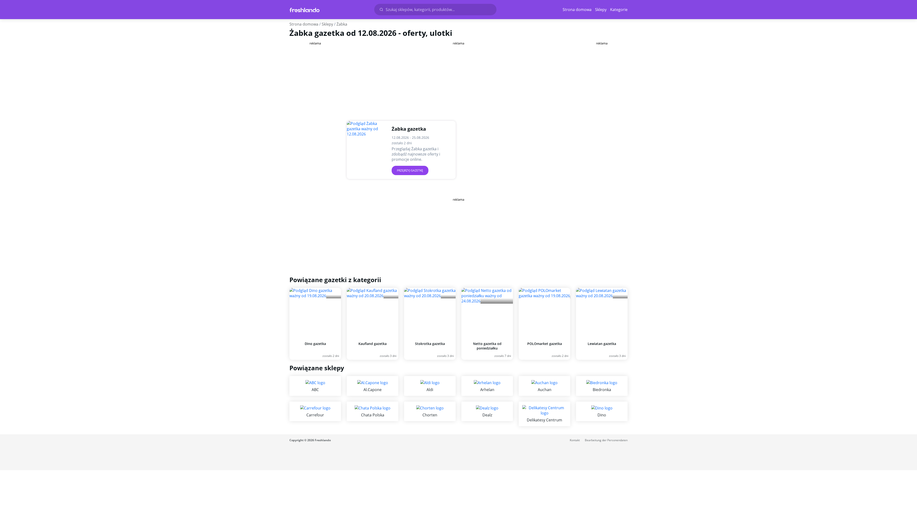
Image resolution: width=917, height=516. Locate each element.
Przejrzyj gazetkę (410, 170)
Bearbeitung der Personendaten (606, 440)
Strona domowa (577, 9)
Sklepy (601, 9)
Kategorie (619, 9)
